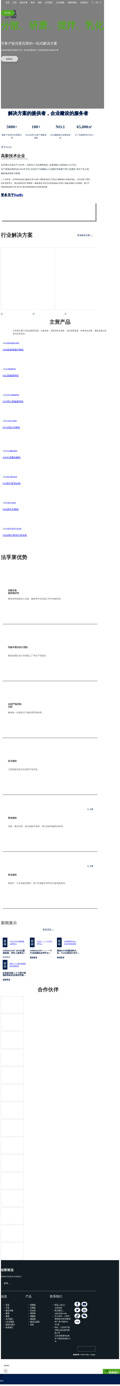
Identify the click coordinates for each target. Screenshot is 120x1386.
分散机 (33, 1308)
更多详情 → (48, 929)
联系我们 (9, 59)
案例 (7, 1313)
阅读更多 (33, 957)
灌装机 (33, 1319)
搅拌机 (33, 1313)
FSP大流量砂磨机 (12, 457)
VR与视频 (10, 1322)
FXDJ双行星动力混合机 (15, 535)
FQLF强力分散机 (11, 427)
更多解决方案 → (85, 235)
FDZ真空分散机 (11, 509)
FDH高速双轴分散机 (13, 349)
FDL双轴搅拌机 (11, 375)
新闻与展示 (10, 1324)
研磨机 (33, 1305)
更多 (32, 1324)
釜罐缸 (33, 1316)
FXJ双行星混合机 (12, 483)
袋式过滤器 (34, 1322)
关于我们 (9, 1319)
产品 (7, 1308)
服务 (7, 1316)
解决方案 (9, 1310)
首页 (7, 1305)
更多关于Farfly (12, 195)
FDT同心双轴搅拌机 (13, 401)
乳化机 (33, 1310)
